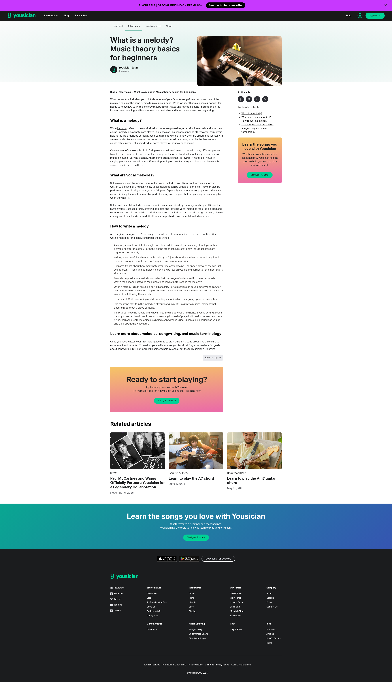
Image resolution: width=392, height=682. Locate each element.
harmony (122, 128)
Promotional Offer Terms (174, 665)
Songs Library (195, 630)
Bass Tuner (235, 607)
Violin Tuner (235, 598)
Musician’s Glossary (203, 349)
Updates (270, 630)
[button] (241, 99)
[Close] (385, 5)
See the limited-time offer (226, 5)
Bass (191, 607)
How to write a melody (254, 121)
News (169, 26)
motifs (133, 304)
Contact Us (271, 607)
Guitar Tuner (236, 593)
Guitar (192, 593)
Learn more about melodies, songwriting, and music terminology (257, 128)
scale (165, 287)
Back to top (211, 357)
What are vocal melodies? (256, 117)
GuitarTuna (152, 630)
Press (269, 602)
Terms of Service (152, 665)
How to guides (153, 26)
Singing (192, 611)
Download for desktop (218, 559)
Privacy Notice (195, 665)
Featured (118, 26)
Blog (66, 15)
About (269, 593)
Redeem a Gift (154, 611)
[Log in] (360, 16)
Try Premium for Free (157, 602)
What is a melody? (251, 113)
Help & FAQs (236, 630)
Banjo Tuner (235, 616)
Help (348, 15)
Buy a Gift (151, 607)
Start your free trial (260, 175)
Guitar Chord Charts (198, 634)
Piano (191, 598)
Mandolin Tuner (237, 611)
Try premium (375, 16)
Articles (270, 634)
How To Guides (273, 638)
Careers (270, 598)
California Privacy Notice (217, 665)
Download (151, 593)
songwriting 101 (127, 349)
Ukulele (192, 602)
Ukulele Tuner (236, 602)
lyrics (153, 312)
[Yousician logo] (22, 15)
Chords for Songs (197, 638)
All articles (134, 26)
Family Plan (81, 15)
